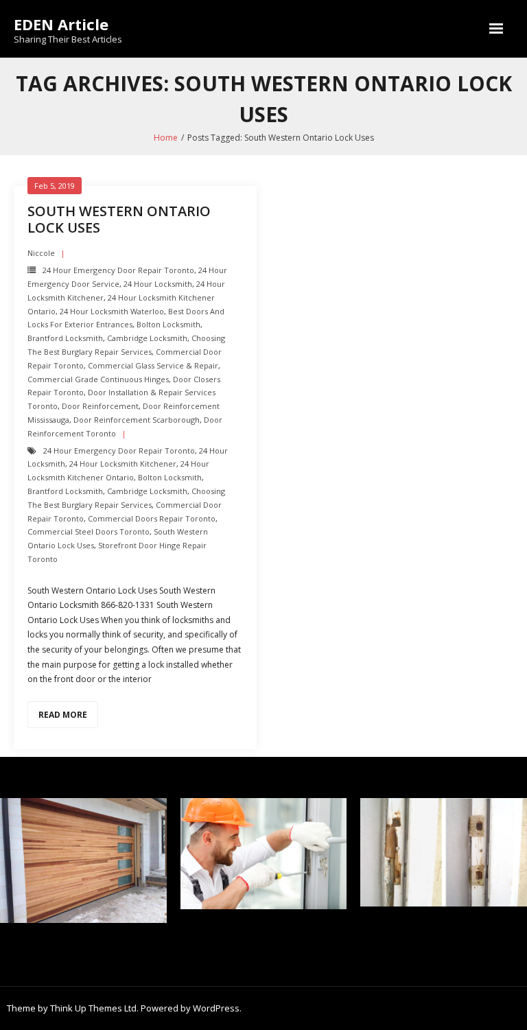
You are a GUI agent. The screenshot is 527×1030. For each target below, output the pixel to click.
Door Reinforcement (100, 406)
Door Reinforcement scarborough (136, 419)
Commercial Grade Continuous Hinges (98, 379)
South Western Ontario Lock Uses (119, 219)
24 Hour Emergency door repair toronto (118, 270)
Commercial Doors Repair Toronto (151, 518)
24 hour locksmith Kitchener (122, 463)
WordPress (216, 1008)
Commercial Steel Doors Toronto (88, 531)
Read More (62, 715)
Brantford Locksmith (65, 338)
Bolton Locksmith (168, 324)
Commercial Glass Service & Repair (153, 365)
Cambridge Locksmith (147, 338)
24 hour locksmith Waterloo (112, 311)
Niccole (41, 253)
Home (166, 137)
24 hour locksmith (158, 284)
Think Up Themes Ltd (93, 1008)
